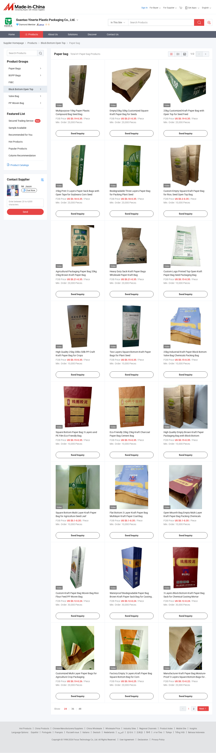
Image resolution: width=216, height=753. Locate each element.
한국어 (130, 732)
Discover (92, 34)
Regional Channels (147, 728)
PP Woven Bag (16, 103)
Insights (193, 728)
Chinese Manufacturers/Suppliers (68, 728)
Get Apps (192, 7)
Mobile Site (181, 728)
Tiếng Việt (180, 732)
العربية (121, 732)
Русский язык (72, 732)
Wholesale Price (112, 728)
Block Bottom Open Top (21, 89)
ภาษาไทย (158, 732)
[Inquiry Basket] (181, 7)
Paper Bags (15, 68)
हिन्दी (148, 732)
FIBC (11, 82)
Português (46, 732)
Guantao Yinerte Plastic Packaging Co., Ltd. (45, 20)
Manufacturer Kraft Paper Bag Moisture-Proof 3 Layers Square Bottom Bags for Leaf (185, 677)
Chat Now (30, 190)
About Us (53, 34)
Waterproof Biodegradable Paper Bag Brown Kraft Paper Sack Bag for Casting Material (131, 596)
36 (72, 708)
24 (65, 708)
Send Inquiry (77, 133)
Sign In (144, 7)
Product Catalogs (19, 165)
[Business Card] (42, 179)
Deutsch (96, 732)
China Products (42, 728)
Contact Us (112, 34)
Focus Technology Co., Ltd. (86, 739)
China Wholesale (94, 728)
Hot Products (25, 728)
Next (201, 708)
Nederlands (109, 732)
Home (11, 34)
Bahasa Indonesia (196, 732)
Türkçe (169, 732)
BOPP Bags (15, 75)
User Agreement (127, 739)
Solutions (73, 34)
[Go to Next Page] (205, 54)
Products (33, 34)
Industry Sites (130, 728)
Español (34, 732)
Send (25, 211)
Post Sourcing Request (209, 22)
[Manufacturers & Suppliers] (25, 7)
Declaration (143, 739)
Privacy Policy (158, 739)
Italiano (86, 732)
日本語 (140, 732)
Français (59, 732)
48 (80, 708)
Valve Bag (14, 96)
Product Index (166, 728)
